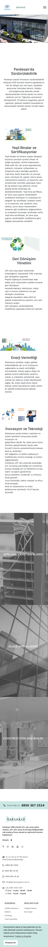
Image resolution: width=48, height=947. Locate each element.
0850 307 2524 (33, 805)
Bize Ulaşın (28, 912)
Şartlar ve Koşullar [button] (23, 936)
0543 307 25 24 (11, 871)
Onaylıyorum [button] (10, 943)
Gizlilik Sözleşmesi (11, 908)
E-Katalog (8, 915)
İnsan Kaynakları (11, 919)
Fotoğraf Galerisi (30, 908)
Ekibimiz (8, 912)
